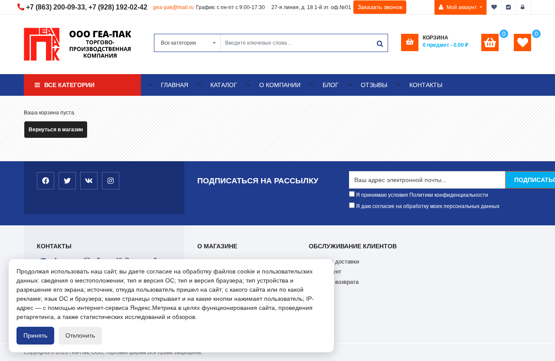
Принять (35, 335)
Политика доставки (334, 261)
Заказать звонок (379, 6)
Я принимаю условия (421, 195)
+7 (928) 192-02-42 (117, 7)
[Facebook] (45, 180)
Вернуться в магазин (56, 130)
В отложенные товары (494, 7)
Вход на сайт (523, 7)
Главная (174, 84)
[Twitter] (67, 180)
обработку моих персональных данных (451, 206)
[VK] (89, 180)
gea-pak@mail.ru (173, 7)
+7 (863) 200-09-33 (55, 7)
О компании (279, 84)
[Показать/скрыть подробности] (490, 42)
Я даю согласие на (427, 206)
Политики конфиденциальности (448, 195)
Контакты (425, 84)
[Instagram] (110, 180)
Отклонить (80, 335)
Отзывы (374, 84)
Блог (331, 84)
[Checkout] (509, 7)
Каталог (223, 84)
